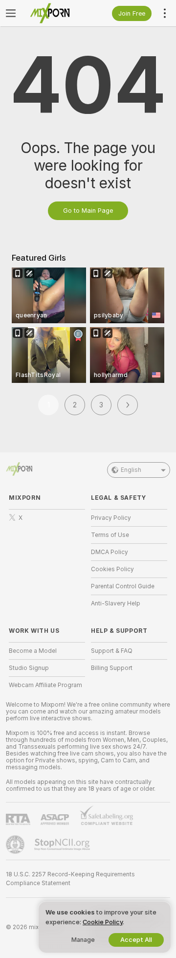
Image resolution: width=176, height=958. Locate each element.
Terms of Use (110, 535)
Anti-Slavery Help (115, 603)
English (131, 470)
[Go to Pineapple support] (16, 844)
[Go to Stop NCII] (63, 844)
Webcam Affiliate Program (45, 685)
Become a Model (33, 650)
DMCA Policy (109, 552)
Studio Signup (29, 668)
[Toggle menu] (11, 13)
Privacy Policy (111, 517)
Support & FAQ (111, 650)
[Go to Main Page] (55, 13)
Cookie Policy (103, 922)
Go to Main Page (88, 210)
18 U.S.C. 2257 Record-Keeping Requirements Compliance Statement (70, 879)
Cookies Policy (112, 569)
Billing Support (111, 668)
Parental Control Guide (122, 586)
